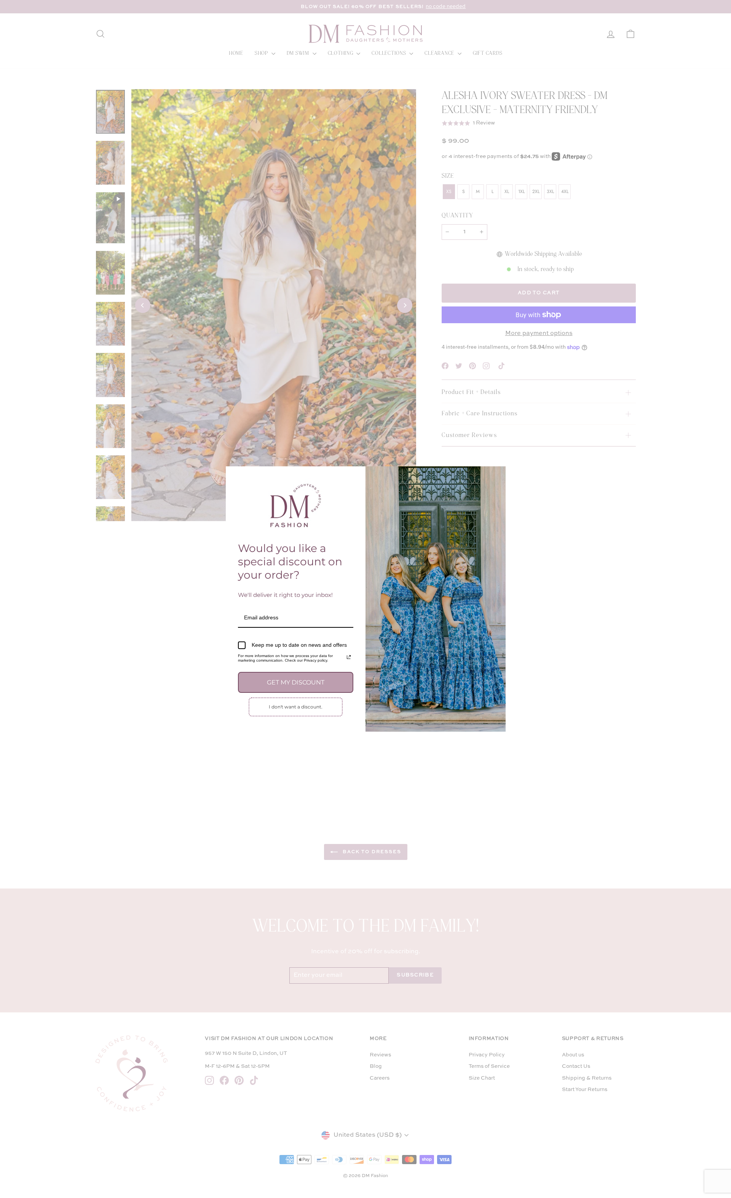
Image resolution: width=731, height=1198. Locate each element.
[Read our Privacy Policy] (348, 657)
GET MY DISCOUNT (295, 682)
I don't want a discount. (295, 707)
